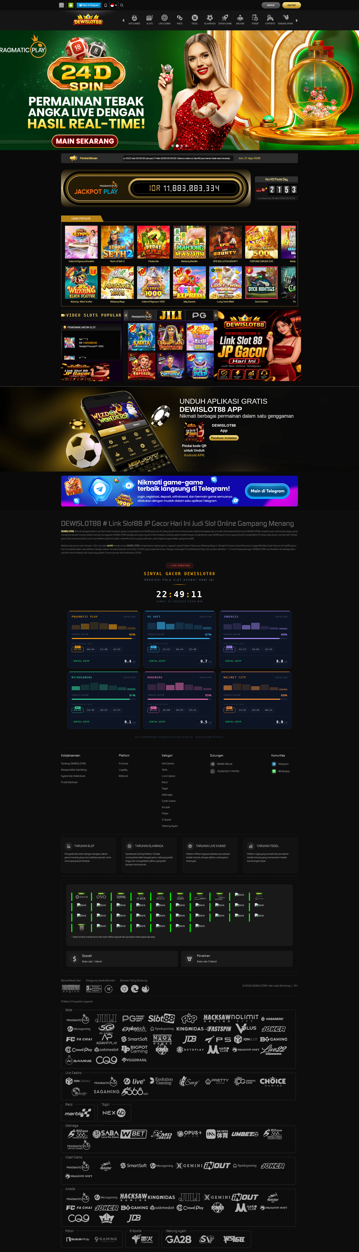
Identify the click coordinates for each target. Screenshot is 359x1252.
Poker (255, 23)
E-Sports (270, 23)
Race (179, 23)
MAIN (84, 242)
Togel (195, 23)
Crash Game (225, 23)
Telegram (283, 764)
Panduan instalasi (224, 438)
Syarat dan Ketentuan (73, 776)
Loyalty (123, 770)
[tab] (142, 315)
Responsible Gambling (74, 770)
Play (110, 192)
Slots (149, 23)
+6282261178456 (228, 771)
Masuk (270, 5)
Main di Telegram (90, 5)
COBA (144, 332)
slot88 (110, 545)
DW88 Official (224, 764)
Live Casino (165, 23)
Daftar (292, 5)
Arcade (240, 23)
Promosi (123, 763)
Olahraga (210, 23)
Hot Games (134, 23)
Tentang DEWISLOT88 (73, 763)
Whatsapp (284, 771)
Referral (123, 776)
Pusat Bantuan (69, 782)
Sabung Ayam (285, 23)
